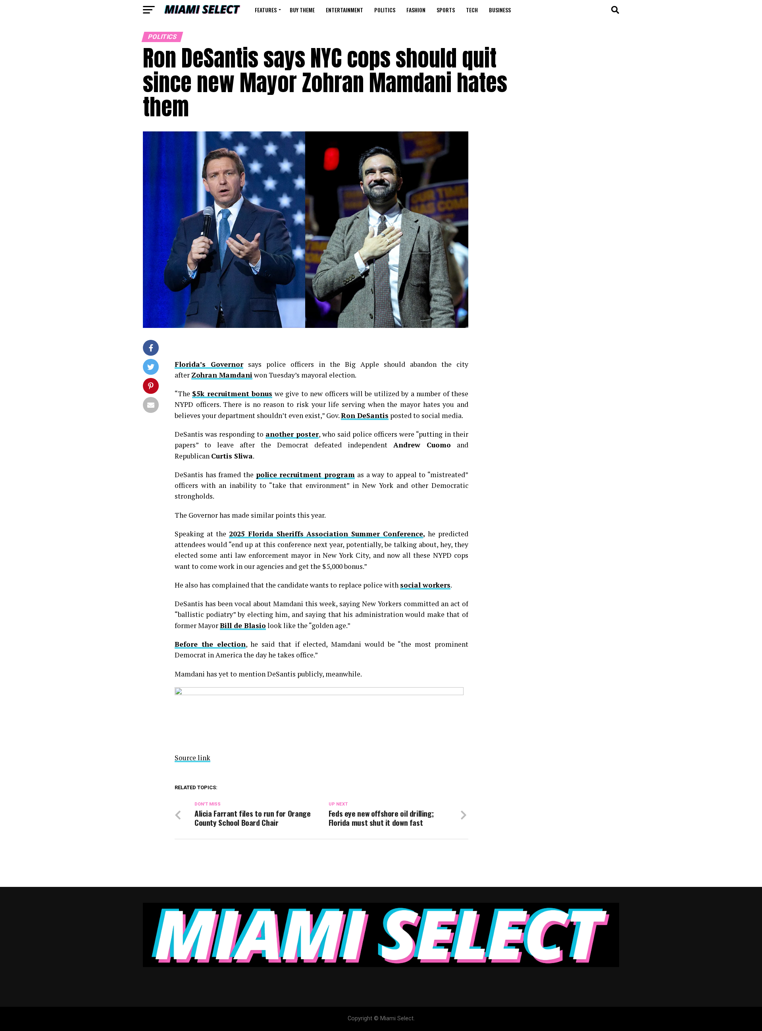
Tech (472, 10)
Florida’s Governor (209, 364)
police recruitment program (305, 474)
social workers (425, 585)
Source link (192, 757)
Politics (384, 10)
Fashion (415, 10)
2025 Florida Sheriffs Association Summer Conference (326, 533)
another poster (292, 434)
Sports (446, 10)
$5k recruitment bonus (232, 393)
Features (266, 10)
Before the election (210, 644)
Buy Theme (302, 10)
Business (500, 10)
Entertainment (344, 10)
